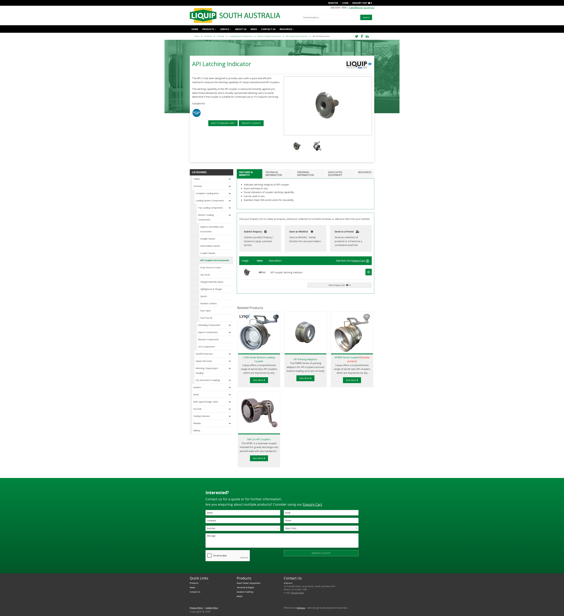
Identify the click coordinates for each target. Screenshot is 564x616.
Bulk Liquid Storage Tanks (205, 401)
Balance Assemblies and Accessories (211, 229)
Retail (196, 394)
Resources (286, 29)
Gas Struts (205, 274)
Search (366, 17)
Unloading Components (209, 325)
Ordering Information (305, 174)
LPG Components (206, 346)
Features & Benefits (246, 174)
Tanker (196, 179)
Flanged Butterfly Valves (211, 281)
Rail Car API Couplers (259, 439)
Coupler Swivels (207, 253)
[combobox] (331, 17)
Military (196, 430)
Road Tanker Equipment (248, 583)
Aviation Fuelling (245, 591)
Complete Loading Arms (207, 193)
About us (240, 29)
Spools (203, 296)
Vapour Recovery (204, 361)
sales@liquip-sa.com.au (361, 7)
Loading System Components (240, 36)
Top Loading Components (210, 207)
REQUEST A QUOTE (251, 123)
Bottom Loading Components (269, 36)
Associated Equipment (335, 174)
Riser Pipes (205, 310)
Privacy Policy (196, 607)
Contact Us (268, 29)
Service (224, 29)
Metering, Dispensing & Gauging (207, 370)
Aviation (197, 387)
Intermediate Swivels (210, 245)
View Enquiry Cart (340, 285)
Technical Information (273, 174)
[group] (328, 105)
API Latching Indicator (321, 36)
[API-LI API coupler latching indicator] (247, 272)
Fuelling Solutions (201, 416)
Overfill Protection (204, 353)
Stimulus (301, 607)
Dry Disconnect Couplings (208, 380)
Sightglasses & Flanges (211, 289)
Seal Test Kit (206, 317)
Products (208, 29)
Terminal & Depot (245, 587)
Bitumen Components (208, 339)
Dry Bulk (197, 408)
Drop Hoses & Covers (210, 267)
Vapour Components (208, 332)
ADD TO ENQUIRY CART (223, 123)
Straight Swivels (207, 238)
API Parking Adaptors (305, 359)
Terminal (220, 36)
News (254, 29)
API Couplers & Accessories (296, 36)
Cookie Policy (211, 607)
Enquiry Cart (359, 2)
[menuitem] (199, 36)
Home (195, 29)
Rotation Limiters (208, 303)
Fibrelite (197, 423)
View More (258, 380)
